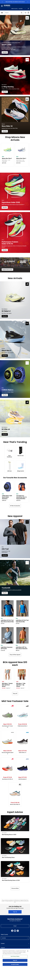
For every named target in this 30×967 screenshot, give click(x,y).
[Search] (22, 12)
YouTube (15, 930)
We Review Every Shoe (15, 1)
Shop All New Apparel (15, 654)
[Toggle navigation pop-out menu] (2, 12)
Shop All (15, 693)
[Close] (27, 951)
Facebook (12, 930)
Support (3, 948)
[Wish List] (25, 12)
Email (15, 926)
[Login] (28, 8)
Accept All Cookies (15, 964)
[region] (15, 958)
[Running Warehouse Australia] (8, 5)
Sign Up (15, 911)
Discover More (15, 888)
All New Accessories (15, 505)
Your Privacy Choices (15, 956)
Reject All (15, 960)
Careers (3, 944)
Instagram (17, 930)
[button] (2, 1)
